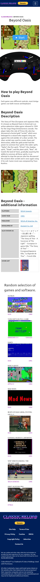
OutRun (11, 296)
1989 (30, 314)
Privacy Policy (10, 534)
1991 (30, 361)
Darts (10, 342)
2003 (30, 433)
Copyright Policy (13, 539)
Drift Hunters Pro (15, 486)
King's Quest (13, 366)
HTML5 (10, 505)
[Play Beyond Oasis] (20, 49)
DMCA (31, 534)
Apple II (11, 384)
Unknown (29, 337)
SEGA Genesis (26, 211)
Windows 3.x (13, 337)
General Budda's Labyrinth (20, 438)
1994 (30, 407)
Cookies (22, 534)
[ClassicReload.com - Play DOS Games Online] (8, 3)
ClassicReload (6, 17)
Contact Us (19, 544)
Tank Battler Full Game (18, 319)
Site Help (12, 529)
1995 (23, 216)
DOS (9, 314)
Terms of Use (24, 529)
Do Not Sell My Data (7, 558)
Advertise (27, 539)
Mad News (12, 389)
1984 (30, 384)
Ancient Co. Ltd (27, 226)
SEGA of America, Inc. (29, 221)
